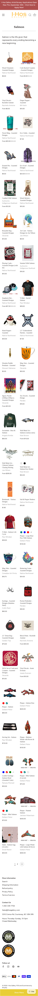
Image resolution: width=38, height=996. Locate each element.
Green (10, 772)
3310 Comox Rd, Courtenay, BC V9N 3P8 (17, 914)
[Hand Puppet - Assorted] (10, 320)
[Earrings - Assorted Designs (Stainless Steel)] (10, 591)
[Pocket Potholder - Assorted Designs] (28, 591)
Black (24, 463)
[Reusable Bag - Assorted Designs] (10, 220)
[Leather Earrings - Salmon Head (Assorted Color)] (10, 762)
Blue (24, 532)
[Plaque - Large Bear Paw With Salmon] (28, 522)
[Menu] (3, 15)
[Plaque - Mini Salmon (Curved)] (28, 762)
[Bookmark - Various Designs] (10, 489)
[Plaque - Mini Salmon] (10, 800)
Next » (22, 864)
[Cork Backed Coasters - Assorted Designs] (28, 58)
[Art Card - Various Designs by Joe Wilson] (28, 220)
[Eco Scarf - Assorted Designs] (28, 155)
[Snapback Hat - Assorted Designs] (10, 288)
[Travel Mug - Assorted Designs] (10, 123)
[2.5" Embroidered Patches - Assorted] (28, 320)
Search (4, 881)
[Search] (30, 15)
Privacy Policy (7, 892)
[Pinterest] (13, 966)
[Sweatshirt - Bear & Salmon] (10, 420)
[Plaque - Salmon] (10, 693)
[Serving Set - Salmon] (10, 727)
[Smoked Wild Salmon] (28, 253)
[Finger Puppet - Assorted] (28, 90)
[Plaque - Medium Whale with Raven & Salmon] (28, 727)
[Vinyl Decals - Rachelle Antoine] (10, 90)
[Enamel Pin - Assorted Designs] (10, 155)
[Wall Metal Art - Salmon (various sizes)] (28, 420)
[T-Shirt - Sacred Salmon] (28, 288)
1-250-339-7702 (8, 906)
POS (17, 985)
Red (28, 532)
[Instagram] (8, 966)
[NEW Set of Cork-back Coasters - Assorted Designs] (10, 658)
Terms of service (8, 895)
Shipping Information (10, 885)
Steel (21, 463)
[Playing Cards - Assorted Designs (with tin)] (10, 253)
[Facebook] (3, 966)
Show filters (19, 993)
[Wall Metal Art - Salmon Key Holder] (28, 453)
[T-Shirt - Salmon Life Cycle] (10, 522)
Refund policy (7, 888)
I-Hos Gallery (11, 985)
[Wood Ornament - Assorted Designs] (10, 58)
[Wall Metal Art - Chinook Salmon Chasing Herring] (10, 453)
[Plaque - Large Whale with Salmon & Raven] (28, 834)
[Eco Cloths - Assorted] (28, 123)
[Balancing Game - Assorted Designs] (28, 558)
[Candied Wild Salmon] (10, 188)
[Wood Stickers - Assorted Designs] (28, 188)
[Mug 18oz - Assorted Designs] (10, 558)
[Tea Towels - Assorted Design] (28, 386)
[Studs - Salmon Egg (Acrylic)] (10, 834)
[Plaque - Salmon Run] (28, 693)
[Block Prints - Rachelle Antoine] (28, 625)
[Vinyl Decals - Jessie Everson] (28, 658)
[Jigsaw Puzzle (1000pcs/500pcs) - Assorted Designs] (10, 386)
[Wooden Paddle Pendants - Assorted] (10, 353)
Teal (21, 532)
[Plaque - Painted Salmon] (28, 800)
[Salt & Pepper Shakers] (28, 489)
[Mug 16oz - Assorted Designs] (28, 353)
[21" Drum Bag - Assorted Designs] (10, 625)
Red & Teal (28, 772)
